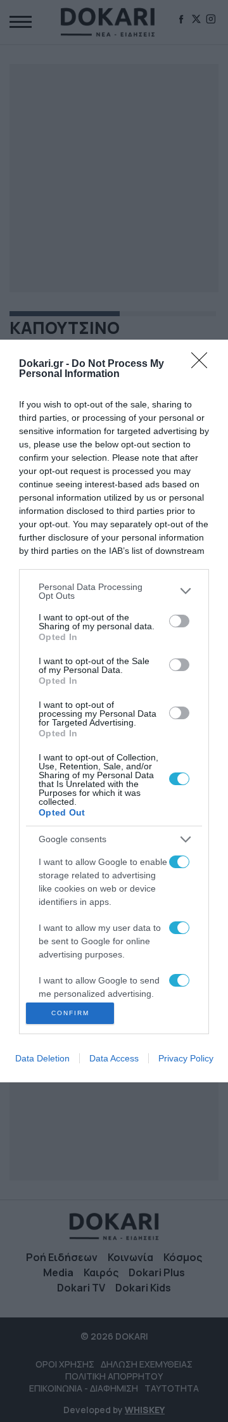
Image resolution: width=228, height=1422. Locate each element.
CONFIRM (70, 1012)
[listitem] (114, 591)
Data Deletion (42, 1058)
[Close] (203, 364)
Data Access (114, 1058)
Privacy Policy (185, 1058)
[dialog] (114, 711)
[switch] (179, 621)
